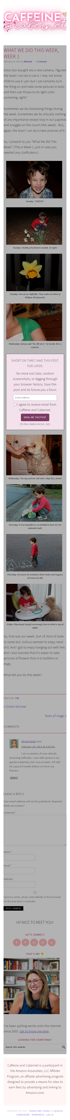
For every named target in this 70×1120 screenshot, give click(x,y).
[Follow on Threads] (43, 942)
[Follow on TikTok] (52, 942)
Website (8, 879)
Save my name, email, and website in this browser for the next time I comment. (32, 899)
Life (17, 698)
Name (8, 852)
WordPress (38, 1114)
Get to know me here (34, 1031)
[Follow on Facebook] (17, 942)
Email (8, 865)
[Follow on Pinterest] (25, 942)
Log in (50, 1114)
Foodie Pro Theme (39, 1111)
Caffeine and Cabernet (35, 19)
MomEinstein (28, 741)
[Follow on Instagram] (34, 942)
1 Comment (41, 61)
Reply (14, 778)
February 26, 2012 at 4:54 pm (38, 746)
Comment (10, 812)
